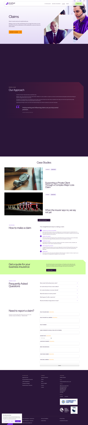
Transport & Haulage (26, 383)
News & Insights (44, 383)
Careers (42, 385)
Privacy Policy (62, 418)
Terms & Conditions (44, 418)
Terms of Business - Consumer (27, 420)
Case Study (53, 169)
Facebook (66, 396)
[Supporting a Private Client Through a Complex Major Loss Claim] (23, 189)
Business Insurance (56, 3)
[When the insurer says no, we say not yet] (23, 214)
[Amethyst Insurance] (10, 4)
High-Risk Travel (25, 377)
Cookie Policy (43, 420)
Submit (59, 365)
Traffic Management (26, 381)
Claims (63, 3)
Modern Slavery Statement (27, 422)
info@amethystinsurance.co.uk (65, 381)
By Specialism (48, 3)
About (67, 3)
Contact (42, 387)
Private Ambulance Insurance (27, 379)
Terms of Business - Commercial (28, 418)
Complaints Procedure (64, 420)
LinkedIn (61, 396)
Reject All (12, 421)
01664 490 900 (63, 377)
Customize (5, 421)
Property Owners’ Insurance (27, 385)
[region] (12, 418)
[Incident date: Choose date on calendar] (51, 338)
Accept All (17, 421)
